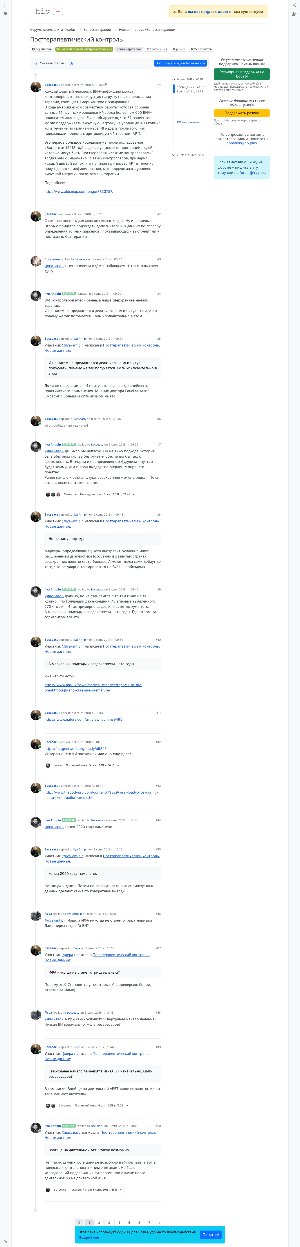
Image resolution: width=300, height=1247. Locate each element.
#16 (158, 913)
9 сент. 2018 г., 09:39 (123, 444)
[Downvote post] (149, 201)
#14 (158, 820)
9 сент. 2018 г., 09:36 (106, 418)
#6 (159, 418)
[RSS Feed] (71, 63)
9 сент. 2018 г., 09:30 (106, 293)
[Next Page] (159, 1222)
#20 (158, 1126)
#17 (158, 948)
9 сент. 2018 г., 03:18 (88, 214)
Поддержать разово (242, 113)
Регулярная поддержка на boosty (242, 74)
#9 (159, 589)
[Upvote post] (134, 201)
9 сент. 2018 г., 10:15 (108, 849)
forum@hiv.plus (252, 172)
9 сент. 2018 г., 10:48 (100, 1047)
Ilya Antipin (53, 293)
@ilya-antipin (72, 345)
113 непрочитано (188, 122)
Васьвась (51, 85)
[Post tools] (157, 201)
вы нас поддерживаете (209, 11)
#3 (159, 259)
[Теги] (6, 14)
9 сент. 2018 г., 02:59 (89, 85)
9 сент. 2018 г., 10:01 (88, 785)
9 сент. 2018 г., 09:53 (108, 639)
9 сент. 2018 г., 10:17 (99, 948)
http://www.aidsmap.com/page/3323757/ (79, 191)
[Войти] (294, 5)
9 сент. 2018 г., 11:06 (123, 1126)
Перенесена (43, 49)
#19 (158, 1047)
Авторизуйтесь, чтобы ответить (180, 63)
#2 (159, 214)
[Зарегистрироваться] (294, 14)
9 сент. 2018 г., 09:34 (108, 338)
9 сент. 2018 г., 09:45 (123, 589)
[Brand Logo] (49, 11)
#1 (159, 85)
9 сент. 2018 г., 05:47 (107, 259)
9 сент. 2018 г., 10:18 (99, 1012)
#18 (158, 1012)
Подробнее (89, 1237)
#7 (159, 444)
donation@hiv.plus (241, 143)
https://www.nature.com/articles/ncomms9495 (83, 719)
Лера (48, 913)
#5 (159, 338)
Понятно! (211, 1235)
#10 (158, 639)
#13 (158, 785)
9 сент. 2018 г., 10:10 (123, 820)
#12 (158, 742)
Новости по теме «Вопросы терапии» (86, 49)
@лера (67, 955)
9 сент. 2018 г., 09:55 (89, 713)
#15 (158, 849)
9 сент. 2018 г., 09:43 (108, 514)
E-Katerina (52, 259)
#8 (159, 514)
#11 (158, 713)
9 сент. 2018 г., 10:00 (88, 742)
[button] (6, 1241)
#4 (159, 293)
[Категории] (6, 5)
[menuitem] (294, 5)
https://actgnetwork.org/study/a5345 (76, 748)
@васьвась (54, 265)
